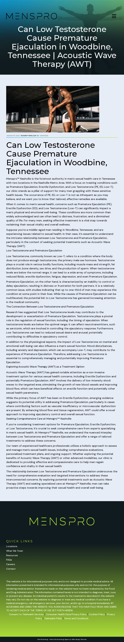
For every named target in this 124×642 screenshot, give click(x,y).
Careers (10, 564)
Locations (11, 546)
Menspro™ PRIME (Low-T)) (30, 136)
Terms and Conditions (76, 618)
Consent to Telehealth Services (26, 614)
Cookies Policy (97, 614)
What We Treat (14, 550)
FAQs (9, 559)
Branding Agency (63, 639)
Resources (12, 555)
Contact (11, 568)
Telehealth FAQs (53, 618)
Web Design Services (79, 639)
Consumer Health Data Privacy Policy (66, 614)
